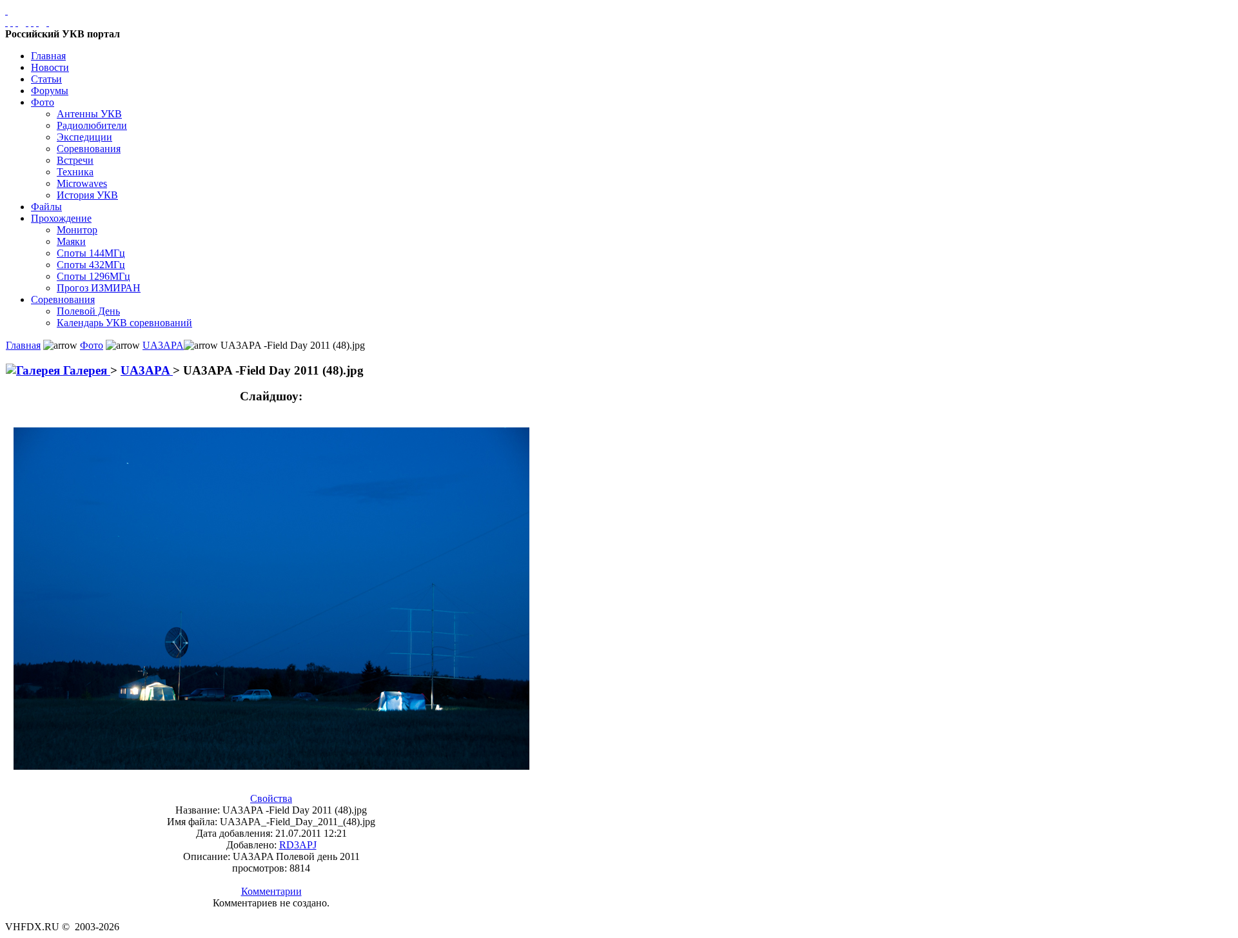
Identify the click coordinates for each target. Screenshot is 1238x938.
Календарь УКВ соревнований (124, 322)
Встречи (75, 160)
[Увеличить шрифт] (27, 22)
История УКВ (87, 195)
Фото (42, 102)
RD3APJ (298, 844)
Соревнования (89, 148)
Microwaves (82, 183)
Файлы (46, 206)
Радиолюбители (92, 125)
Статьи (46, 78)
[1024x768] (11, 22)
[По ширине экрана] (6, 22)
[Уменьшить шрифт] (37, 22)
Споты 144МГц (91, 253)
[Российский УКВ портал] (6, 10)
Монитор (77, 229)
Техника (75, 171)
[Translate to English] (47, 22)
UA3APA (163, 345)
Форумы (49, 90)
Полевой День (88, 311)
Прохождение (61, 218)
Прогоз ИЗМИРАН (99, 287)
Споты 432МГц (91, 264)
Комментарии (271, 891)
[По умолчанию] (32, 22)
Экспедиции (84, 137)
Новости (50, 67)
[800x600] (16, 22)
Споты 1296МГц (93, 276)
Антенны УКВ (89, 113)
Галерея (85, 370)
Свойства (271, 798)
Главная (48, 55)
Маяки (71, 241)
